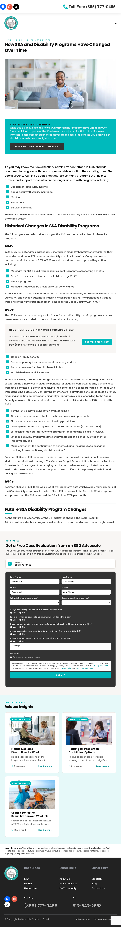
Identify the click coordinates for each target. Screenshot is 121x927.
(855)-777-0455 (101, 666)
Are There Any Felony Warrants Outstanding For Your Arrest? (40, 638)
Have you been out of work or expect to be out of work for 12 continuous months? (50, 624)
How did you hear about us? (75, 598)
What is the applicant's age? (24, 598)
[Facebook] (3, 7)
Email (13, 587)
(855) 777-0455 (22, 564)
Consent (14, 653)
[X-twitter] (16, 7)
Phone (65, 587)
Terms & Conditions (84, 668)
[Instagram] (10, 7)
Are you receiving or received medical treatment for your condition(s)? (45, 631)
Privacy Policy (66, 668)
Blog (19, 40)
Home (8, 40)
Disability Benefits (39, 40)
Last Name (67, 577)
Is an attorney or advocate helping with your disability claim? (40, 617)
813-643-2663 (87, 906)
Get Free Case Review (97, 342)
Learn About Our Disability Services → (37, 146)
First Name (15, 577)
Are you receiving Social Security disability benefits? (36, 609)
